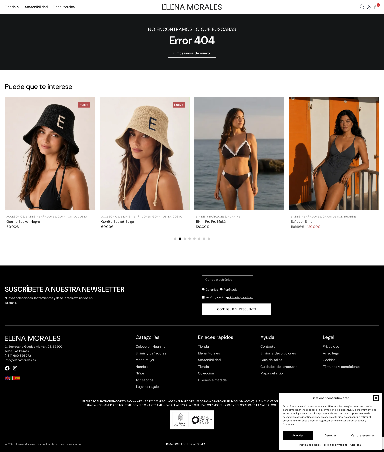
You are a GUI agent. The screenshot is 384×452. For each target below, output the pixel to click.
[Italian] (12, 378)
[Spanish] (17, 378)
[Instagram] (15, 368)
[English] (7, 378)
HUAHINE (139, 216)
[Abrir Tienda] (18, 7)
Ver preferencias (363, 435)
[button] (376, 398)
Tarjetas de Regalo (306, 216)
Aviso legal (355, 444)
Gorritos (65, 216)
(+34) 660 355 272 (18, 356)
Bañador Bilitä (207, 221)
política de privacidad (240, 297)
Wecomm (199, 444)
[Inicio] (192, 7)
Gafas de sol (238, 216)
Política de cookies (310, 444)
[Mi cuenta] (369, 7)
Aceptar (298, 435)
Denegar (330, 435)
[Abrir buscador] (362, 7)
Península (230, 289)
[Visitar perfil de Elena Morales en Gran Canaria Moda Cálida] (192, 420)
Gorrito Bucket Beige (22, 221)
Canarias (212, 289)
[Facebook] (7, 368)
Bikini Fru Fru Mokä (116, 221)
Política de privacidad (335, 444)
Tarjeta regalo (301, 221)
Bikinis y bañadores (41, 216)
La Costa (80, 216)
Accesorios (15, 216)
